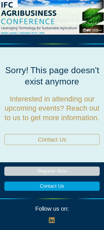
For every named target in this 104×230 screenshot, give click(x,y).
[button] (52, 222)
